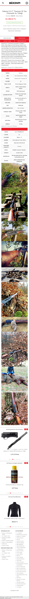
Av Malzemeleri (20, 549)
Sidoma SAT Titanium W (21, 78)
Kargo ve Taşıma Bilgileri (7, 542)
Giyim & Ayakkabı (20, 542)
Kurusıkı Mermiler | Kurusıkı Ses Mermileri (22, 564)
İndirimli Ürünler (20, 538)
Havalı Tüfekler (20, 557)
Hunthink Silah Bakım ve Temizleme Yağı (14, 484)
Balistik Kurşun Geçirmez (22, 534)
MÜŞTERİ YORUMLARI (21, 41)
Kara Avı (18, 539)
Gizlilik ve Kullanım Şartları (7, 540)
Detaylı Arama (5, 559)
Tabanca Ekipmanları (21, 547)
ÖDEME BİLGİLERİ (21, 38)
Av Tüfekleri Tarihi (6, 536)
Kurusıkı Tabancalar (21, 566)
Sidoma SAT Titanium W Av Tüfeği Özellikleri (12, 67)
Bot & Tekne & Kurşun (21, 571)
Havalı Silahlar (20, 554)
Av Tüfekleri (19, 533)
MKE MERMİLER (20, 544)
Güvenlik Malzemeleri (21, 583)
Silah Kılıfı (19, 577)
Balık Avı (18, 555)
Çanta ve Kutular (20, 562)
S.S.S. (3, 554)
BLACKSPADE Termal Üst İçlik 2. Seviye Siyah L (14, 518)
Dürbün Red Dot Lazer (21, 570)
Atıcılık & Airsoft (20, 541)
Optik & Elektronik (20, 546)
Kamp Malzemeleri (20, 559)
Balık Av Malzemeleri (21, 568)
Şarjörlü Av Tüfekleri (21, 536)
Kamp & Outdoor (20, 550)
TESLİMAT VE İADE (7, 41)
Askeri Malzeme (20, 585)
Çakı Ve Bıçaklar (20, 573)
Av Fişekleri (19, 587)
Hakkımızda (4, 543)
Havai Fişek (19, 560)
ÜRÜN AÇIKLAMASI (7, 38)
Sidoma (21, 16)
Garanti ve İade (5, 545)
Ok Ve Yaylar (19, 552)
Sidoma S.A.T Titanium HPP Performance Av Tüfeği (14, 451)
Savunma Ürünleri (20, 582)
